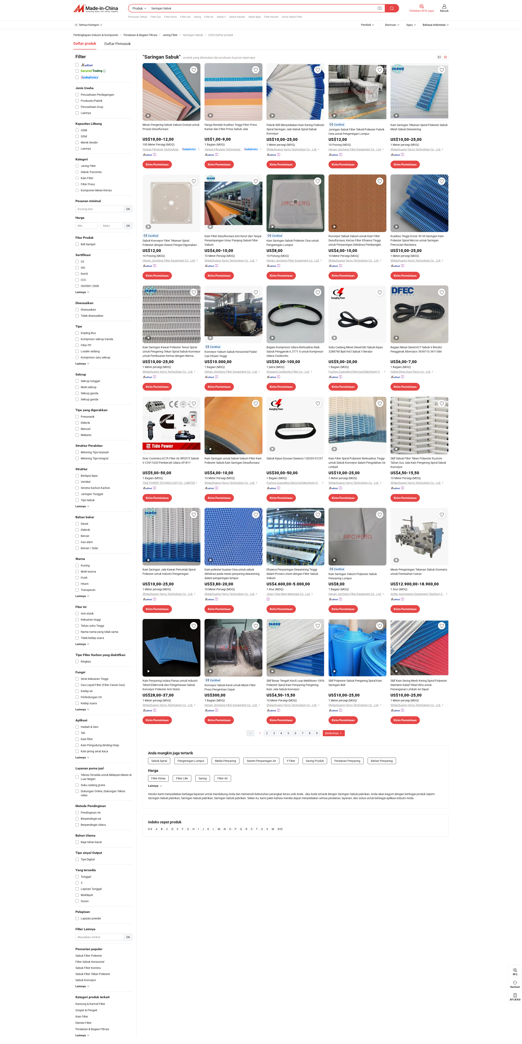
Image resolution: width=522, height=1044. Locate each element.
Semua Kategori (89, 25)
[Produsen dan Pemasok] (95, 8)
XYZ (280, 829)
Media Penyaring (225, 761)
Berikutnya (332, 733)
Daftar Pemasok (117, 43)
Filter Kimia (170, 16)
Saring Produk (315, 761)
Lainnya (153, 785)
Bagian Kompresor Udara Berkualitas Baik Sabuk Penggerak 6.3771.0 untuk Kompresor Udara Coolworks (295, 351)
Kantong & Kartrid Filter (90, 1004)
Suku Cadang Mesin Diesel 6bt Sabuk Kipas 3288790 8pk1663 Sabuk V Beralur (355, 349)
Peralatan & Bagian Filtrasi (92, 1029)
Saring (197, 16)
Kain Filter (81, 1016)
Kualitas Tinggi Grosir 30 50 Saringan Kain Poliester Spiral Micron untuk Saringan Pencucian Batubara (417, 240)
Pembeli (366, 25)
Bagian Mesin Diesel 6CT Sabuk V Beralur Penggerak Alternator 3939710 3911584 (416, 349)
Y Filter (291, 761)
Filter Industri (271, 16)
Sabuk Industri (237, 16)
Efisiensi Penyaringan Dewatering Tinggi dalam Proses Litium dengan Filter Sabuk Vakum (292, 573)
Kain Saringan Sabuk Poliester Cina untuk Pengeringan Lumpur (293, 243)
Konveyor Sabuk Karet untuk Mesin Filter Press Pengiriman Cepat (230, 687)
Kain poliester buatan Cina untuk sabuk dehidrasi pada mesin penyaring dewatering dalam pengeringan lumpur (232, 573)
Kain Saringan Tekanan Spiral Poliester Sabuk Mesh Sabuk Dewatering (419, 127)
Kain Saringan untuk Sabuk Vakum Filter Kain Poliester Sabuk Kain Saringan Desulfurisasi (233, 460)
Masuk (444, 11)
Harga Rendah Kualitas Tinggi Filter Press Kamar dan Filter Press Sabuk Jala (231, 127)
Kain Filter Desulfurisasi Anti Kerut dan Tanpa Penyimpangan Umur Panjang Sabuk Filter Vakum (233, 240)
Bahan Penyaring (382, 761)
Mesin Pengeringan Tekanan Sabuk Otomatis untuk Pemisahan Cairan (418, 571)
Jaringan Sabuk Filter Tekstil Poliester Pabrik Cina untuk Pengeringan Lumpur (356, 131)
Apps (409, 25)
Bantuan (390, 25)
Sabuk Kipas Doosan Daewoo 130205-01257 (295, 458)
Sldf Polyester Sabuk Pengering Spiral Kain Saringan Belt (355, 683)
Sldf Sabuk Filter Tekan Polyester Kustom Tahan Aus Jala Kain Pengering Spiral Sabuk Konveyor (418, 462)
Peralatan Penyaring (347, 761)
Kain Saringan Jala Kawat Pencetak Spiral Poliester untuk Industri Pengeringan (169, 571)
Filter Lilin (185, 16)
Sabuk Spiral (159, 761)
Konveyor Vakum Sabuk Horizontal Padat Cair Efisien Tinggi (231, 354)
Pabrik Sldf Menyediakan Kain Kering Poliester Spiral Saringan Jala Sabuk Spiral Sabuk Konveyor (295, 129)
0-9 (150, 829)
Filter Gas (155, 16)
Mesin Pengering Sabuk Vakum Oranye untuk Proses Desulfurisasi (171, 127)
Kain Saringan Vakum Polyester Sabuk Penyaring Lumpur (352, 576)
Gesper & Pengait (86, 1010)
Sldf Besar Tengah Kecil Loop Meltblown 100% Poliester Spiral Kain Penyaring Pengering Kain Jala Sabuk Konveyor (295, 685)
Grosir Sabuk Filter (292, 16)
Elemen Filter (83, 1023)
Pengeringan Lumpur (191, 761)
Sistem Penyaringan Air (261, 761)
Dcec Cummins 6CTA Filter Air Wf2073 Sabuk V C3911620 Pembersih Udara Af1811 (171, 460)
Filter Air (208, 16)
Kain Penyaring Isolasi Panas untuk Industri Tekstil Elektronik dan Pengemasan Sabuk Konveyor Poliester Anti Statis (170, 685)
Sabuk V (221, 16)
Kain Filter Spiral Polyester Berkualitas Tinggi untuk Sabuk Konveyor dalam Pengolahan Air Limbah (357, 462)
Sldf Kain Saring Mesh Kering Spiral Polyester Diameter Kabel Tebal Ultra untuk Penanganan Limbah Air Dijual (418, 685)
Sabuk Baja (254, 16)
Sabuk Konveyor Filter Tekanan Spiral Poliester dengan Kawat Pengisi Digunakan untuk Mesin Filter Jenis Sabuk (170, 243)
